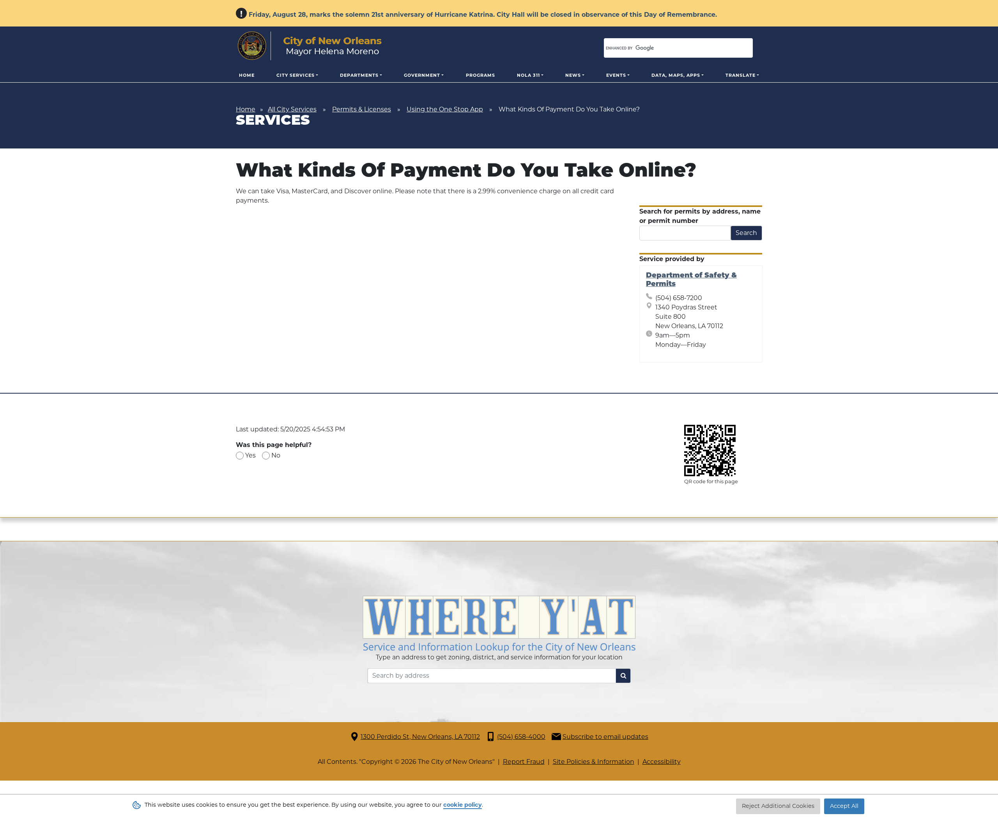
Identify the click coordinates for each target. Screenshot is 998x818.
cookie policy (462, 804)
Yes (250, 455)
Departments (359, 75)
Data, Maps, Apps (675, 75)
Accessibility (661, 761)
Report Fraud (524, 761)
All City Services (292, 109)
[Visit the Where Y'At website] (499, 623)
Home (247, 75)
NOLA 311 (528, 75)
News (573, 75)
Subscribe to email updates (605, 736)
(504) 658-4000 (521, 736)
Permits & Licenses (361, 109)
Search (746, 233)
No (275, 455)
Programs (480, 75)
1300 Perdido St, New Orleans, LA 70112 (420, 736)
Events (616, 75)
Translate (740, 75)
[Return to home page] (310, 46)
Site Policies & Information (593, 761)
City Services (295, 75)
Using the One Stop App (445, 109)
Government (422, 75)
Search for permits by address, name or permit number (700, 216)
